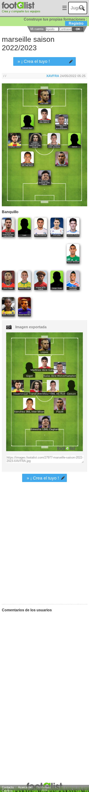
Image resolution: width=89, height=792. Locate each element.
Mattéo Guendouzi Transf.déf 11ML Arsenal (35, 144)
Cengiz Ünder (57, 288)
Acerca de (24, 787)
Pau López (44, 103)
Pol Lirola (56, 235)
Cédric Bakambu (8, 314)
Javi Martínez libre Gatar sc (44, 121)
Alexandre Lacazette (73, 288)
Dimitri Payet (61, 165)
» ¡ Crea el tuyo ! (34, 61)
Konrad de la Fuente (40, 288)
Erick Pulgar (8, 288)
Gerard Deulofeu (24, 314)
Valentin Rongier (24, 288)
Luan (24, 235)
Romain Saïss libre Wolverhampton (61, 126)
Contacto (8, 787)
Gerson (74, 147)
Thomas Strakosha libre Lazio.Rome (8, 234)
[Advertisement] (44, 556)
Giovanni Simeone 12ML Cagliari (44, 182)
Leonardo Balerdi (73, 235)
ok (78, 29)
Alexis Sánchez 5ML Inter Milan (27, 164)
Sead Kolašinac (41, 235)
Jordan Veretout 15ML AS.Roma (54, 146)
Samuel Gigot (27, 128)
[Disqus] (34, 673)
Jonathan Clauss (14, 147)
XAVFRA (52, 76)
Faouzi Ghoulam (73, 261)
